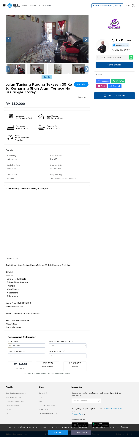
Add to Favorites (116, 95)
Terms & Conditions (112, 409)
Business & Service (13, 397)
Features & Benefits (47, 405)
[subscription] (99, 401)
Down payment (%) (17, 351)
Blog (40, 401)
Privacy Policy (44, 409)
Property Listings (37, 5)
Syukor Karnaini (122, 40)
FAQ (40, 397)
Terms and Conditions (48, 413)
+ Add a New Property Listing (107, 6)
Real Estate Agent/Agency (16, 393)
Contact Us (43, 393)
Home (24, 5)
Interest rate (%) (57, 351)
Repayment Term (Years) (61, 341)
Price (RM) (13, 341)
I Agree (57, 432)
